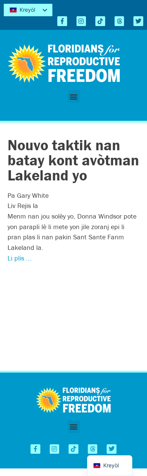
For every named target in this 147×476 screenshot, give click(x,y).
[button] (73, 96)
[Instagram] (81, 21)
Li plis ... (20, 258)
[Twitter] (138, 21)
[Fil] (119, 21)
